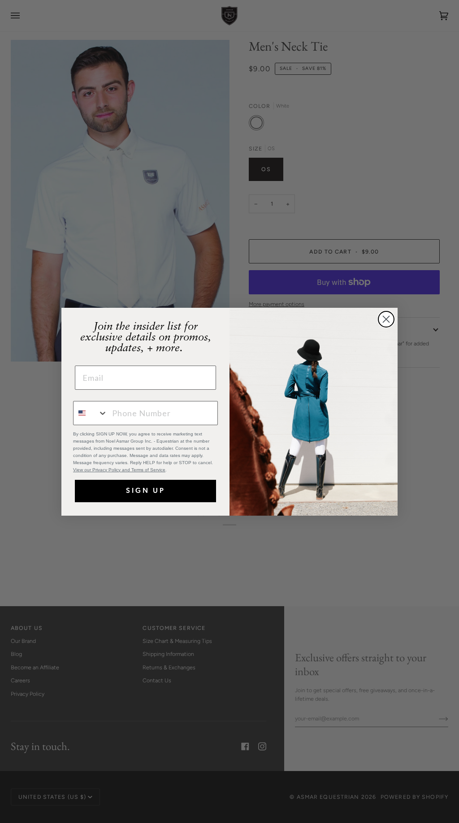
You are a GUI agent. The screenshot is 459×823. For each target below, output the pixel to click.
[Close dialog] (386, 319)
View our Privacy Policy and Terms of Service (119, 469)
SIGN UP (145, 491)
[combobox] (91, 413)
